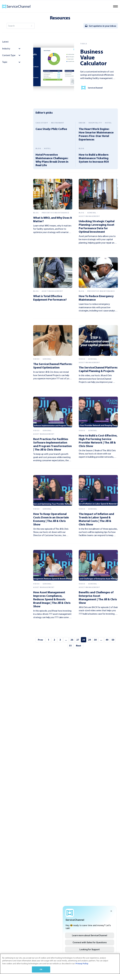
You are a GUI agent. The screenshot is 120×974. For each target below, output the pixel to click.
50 (113, 639)
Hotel (108, 123)
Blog (38, 148)
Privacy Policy (82, 963)
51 (70, 645)
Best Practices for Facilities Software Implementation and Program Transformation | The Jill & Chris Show (52, 444)
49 (107, 639)
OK (41, 969)
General (91, 213)
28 (83, 639)
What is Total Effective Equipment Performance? (50, 297)
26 (72, 639)
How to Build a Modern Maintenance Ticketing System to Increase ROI (94, 158)
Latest (5, 41)
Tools (83, 44)
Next (78, 645)
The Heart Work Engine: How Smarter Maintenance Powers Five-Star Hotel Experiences (96, 134)
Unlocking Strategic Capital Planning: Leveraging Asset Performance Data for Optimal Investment (96, 226)
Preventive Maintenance (55, 213)
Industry (6, 48)
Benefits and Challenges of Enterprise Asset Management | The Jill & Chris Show (98, 597)
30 (95, 639)
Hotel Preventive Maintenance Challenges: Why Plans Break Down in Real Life (52, 160)
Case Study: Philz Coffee (51, 129)
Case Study (42, 123)
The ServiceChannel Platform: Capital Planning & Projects (98, 369)
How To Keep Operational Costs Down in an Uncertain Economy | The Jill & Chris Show (51, 519)
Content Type (8, 55)
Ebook (82, 123)
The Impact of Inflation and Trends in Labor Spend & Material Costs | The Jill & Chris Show (96, 519)
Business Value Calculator (93, 57)
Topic (4, 62)
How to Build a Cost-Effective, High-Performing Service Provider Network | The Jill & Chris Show (98, 441)
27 (77, 639)
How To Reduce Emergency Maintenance (96, 297)
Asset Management (89, 216)
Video (36, 359)
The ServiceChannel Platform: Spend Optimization (52, 365)
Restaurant (57, 123)
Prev (40, 639)
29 (89, 639)
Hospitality (95, 123)
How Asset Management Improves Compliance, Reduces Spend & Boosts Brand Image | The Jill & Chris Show (52, 599)
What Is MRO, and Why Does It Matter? (52, 219)
